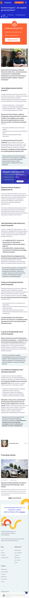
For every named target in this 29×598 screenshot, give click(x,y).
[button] (3, 476)
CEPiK (15, 193)
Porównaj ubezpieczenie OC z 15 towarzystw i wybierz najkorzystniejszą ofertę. (14, 506)
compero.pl (10, 590)
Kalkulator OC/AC (12, 40)
